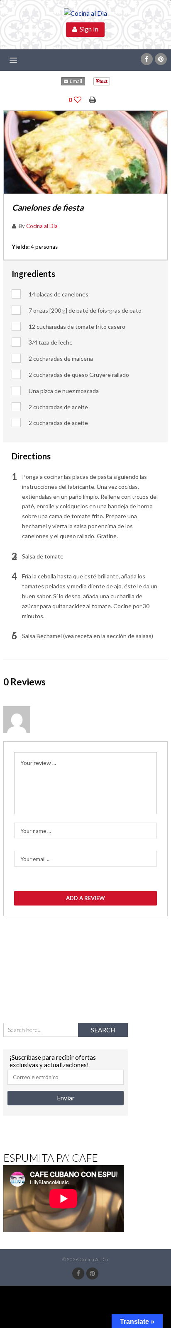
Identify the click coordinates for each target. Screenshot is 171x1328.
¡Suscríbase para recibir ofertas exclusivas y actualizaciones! (53, 1061)
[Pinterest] (161, 59)
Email (75, 81)
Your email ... (35, 859)
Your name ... (35, 831)
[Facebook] (147, 59)
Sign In (87, 29)
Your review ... (38, 762)
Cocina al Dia (42, 226)
